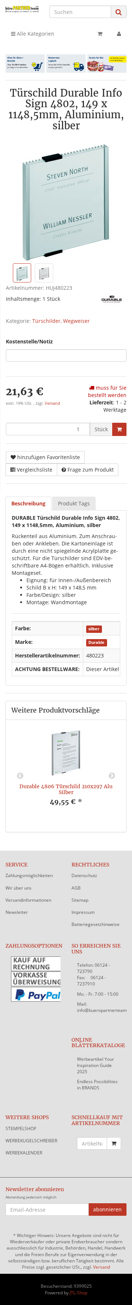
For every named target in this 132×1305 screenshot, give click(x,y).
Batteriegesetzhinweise (96, 924)
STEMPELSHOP (21, 1128)
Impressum (83, 912)
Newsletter (17, 912)
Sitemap (80, 900)
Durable (96, 642)
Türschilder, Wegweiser (61, 320)
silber (93, 628)
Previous (20, 776)
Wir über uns (19, 888)
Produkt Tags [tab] (74, 503)
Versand (52, 403)
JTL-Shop (78, 1293)
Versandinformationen (28, 900)
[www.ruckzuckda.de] (22, 9)
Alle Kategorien (34, 33)
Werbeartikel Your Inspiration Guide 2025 (95, 1065)
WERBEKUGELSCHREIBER (31, 1141)
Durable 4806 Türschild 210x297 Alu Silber (66, 789)
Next (112, 776)
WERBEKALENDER (24, 1153)
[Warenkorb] (100, 34)
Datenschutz (84, 875)
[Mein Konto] (118, 34)
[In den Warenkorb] (119, 429)
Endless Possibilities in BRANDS (97, 1084)
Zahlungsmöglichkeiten (29, 875)
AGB (76, 888)
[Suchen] (118, 11)
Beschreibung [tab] (28, 503)
